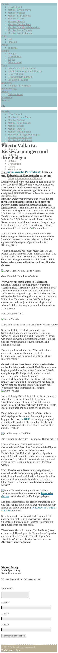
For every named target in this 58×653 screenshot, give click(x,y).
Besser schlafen (16, 74)
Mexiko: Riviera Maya (19, 9)
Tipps (4, 65)
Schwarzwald (15, 62)
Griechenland (14, 56)
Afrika (4, 44)
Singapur (12, 41)
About (4, 91)
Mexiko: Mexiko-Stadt (19, 24)
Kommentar (7, 588)
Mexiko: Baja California (20, 33)
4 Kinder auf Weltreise (19, 85)
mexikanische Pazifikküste (23, 172)
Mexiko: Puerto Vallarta (20, 30)
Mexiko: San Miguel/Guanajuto (24, 27)
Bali (10, 39)
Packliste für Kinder (18, 79)
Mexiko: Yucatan (16, 12)
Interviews (6, 82)
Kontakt (5, 100)
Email (5, 613)
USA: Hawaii (15, 7)
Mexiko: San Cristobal (19, 15)
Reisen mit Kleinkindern (20, 76)
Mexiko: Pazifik (16, 18)
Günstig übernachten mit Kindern (25, 71)
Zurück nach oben (10, 650)
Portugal (12, 53)
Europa (5, 50)
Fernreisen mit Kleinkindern (22, 68)
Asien (4, 36)
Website (5, 624)
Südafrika (13, 47)
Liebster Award (15, 94)
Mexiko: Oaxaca (16, 21)
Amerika (5, 4)
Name (5, 602)
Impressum (6, 97)
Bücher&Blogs (9, 88)
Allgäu (11, 59)
